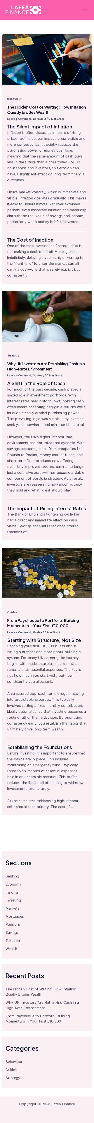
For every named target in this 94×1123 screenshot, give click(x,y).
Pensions (13, 924)
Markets (12, 908)
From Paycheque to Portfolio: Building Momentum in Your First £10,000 (43, 623)
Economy (13, 884)
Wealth (11, 949)
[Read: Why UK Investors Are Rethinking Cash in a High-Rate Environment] (47, 316)
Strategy (13, 355)
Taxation (12, 940)
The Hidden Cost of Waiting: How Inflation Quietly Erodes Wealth (46, 109)
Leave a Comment (19, 118)
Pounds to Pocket (22, 455)
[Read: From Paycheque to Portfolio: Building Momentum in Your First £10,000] (47, 572)
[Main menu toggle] (85, 10)
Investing (13, 900)
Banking (12, 876)
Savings (12, 932)
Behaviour (14, 98)
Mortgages (14, 916)
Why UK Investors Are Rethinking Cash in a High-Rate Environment (46, 366)
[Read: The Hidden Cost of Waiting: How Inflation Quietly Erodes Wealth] (47, 59)
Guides (12, 612)
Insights (12, 892)
